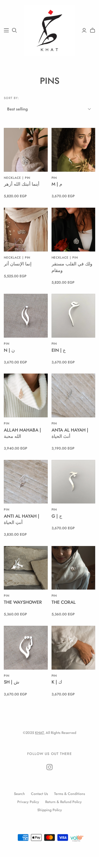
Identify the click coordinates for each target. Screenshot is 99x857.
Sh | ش (11, 682)
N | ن (9, 350)
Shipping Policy (49, 809)
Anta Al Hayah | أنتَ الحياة (70, 433)
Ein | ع (59, 350)
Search (19, 793)
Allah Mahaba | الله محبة (22, 433)
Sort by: (11, 98)
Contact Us (39, 793)
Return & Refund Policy (63, 801)
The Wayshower (23, 602)
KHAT (39, 732)
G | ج (57, 516)
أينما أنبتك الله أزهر (21, 184)
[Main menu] (6, 30)
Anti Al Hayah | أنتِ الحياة (21, 519)
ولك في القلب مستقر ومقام (72, 267)
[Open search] (14, 30)
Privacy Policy (28, 801)
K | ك (57, 682)
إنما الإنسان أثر (17, 264)
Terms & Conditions (69, 793)
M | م (57, 184)
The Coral (64, 602)
